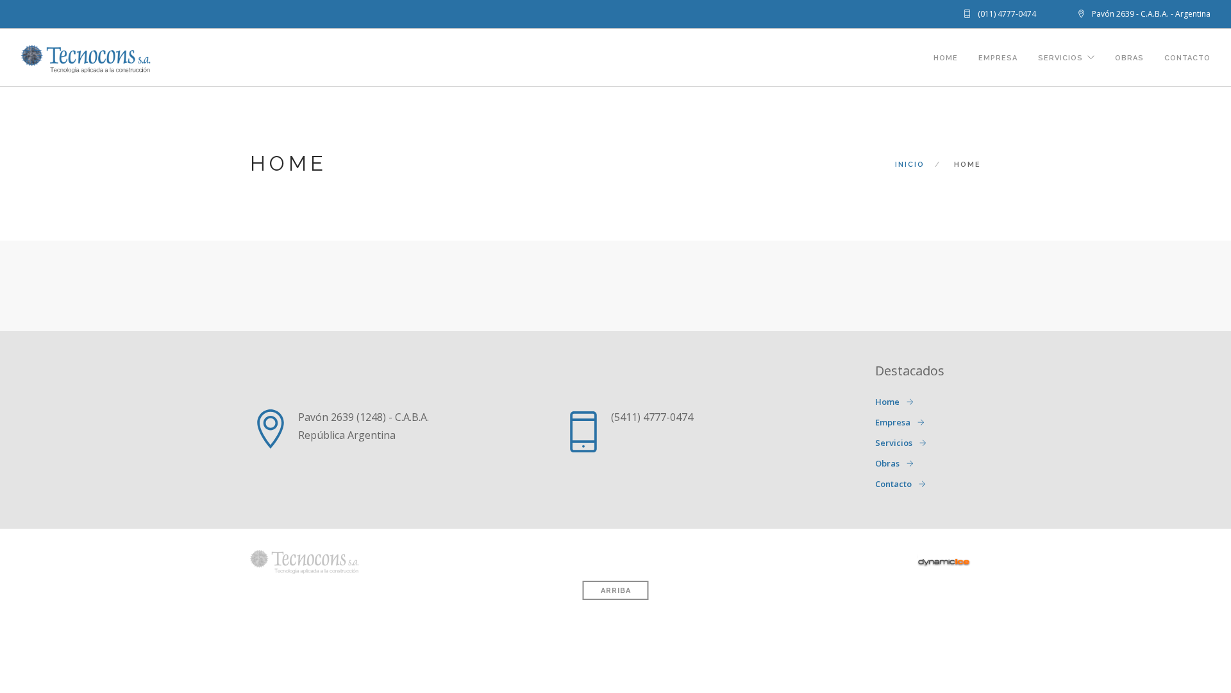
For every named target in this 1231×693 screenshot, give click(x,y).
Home (946, 58)
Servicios (1060, 58)
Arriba (616, 590)
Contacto (1187, 58)
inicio (910, 164)
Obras (1129, 58)
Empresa (997, 58)
